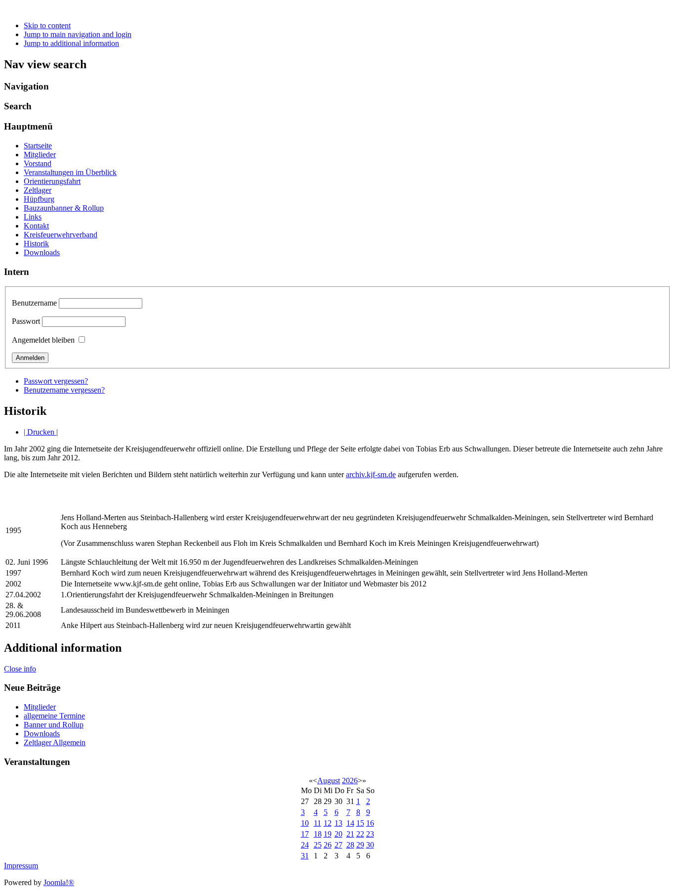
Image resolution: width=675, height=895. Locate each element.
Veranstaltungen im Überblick (70, 172)
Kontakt (36, 226)
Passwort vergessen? (56, 381)
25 (318, 845)
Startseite (38, 145)
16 (370, 823)
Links (33, 217)
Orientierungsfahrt (52, 181)
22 (360, 834)
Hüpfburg (39, 199)
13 (338, 823)
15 (360, 823)
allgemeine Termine (54, 716)
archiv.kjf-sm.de (371, 474)
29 (360, 845)
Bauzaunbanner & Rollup (64, 208)
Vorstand (37, 163)
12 (328, 823)
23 (370, 834)
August (328, 780)
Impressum (21, 865)
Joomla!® (58, 882)
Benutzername (34, 303)
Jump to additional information (71, 43)
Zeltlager (37, 190)
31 (305, 855)
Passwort (26, 321)
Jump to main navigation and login (77, 34)
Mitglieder (40, 154)
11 (317, 823)
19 (328, 834)
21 (350, 834)
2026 (350, 780)
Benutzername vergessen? (64, 390)
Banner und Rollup (54, 724)
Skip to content (47, 25)
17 (305, 834)
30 (370, 845)
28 (350, 845)
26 (328, 845)
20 (338, 834)
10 (305, 823)
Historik (36, 243)
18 (318, 834)
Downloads (42, 252)
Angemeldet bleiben (43, 340)
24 (305, 845)
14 (350, 823)
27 (338, 845)
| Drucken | (41, 432)
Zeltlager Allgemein (54, 742)
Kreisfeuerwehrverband (60, 234)
